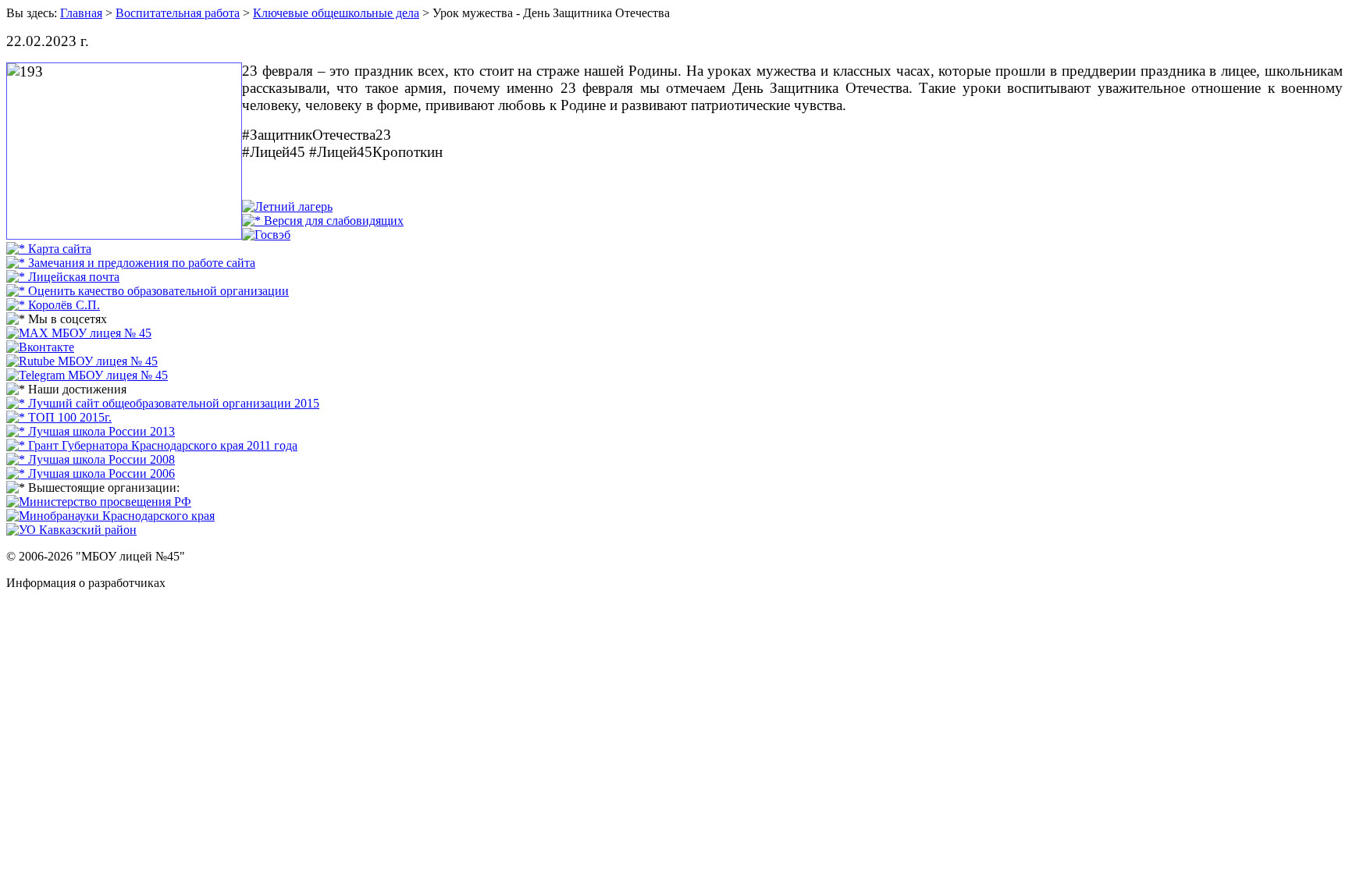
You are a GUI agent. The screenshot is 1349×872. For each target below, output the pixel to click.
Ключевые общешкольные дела (336, 13)
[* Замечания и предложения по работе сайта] (130, 262)
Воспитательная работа (178, 13)
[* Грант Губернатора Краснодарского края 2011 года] (151, 445)
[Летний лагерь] (287, 206)
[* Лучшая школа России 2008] (90, 459)
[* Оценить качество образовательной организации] (147, 290)
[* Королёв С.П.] (53, 304)
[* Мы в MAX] (78, 333)
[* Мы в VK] (40, 347)
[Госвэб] (266, 234)
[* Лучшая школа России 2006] (90, 473)
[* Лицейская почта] (62, 276)
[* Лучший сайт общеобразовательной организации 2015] (162, 403)
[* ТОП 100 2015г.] (59, 417)
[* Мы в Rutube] (82, 361)
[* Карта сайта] (48, 248)
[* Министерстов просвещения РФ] (98, 501)
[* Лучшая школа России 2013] (90, 431)
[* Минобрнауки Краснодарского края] (110, 515)
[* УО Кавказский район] (71, 529)
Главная (81, 13)
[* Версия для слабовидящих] (323, 220)
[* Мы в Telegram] (87, 375)
